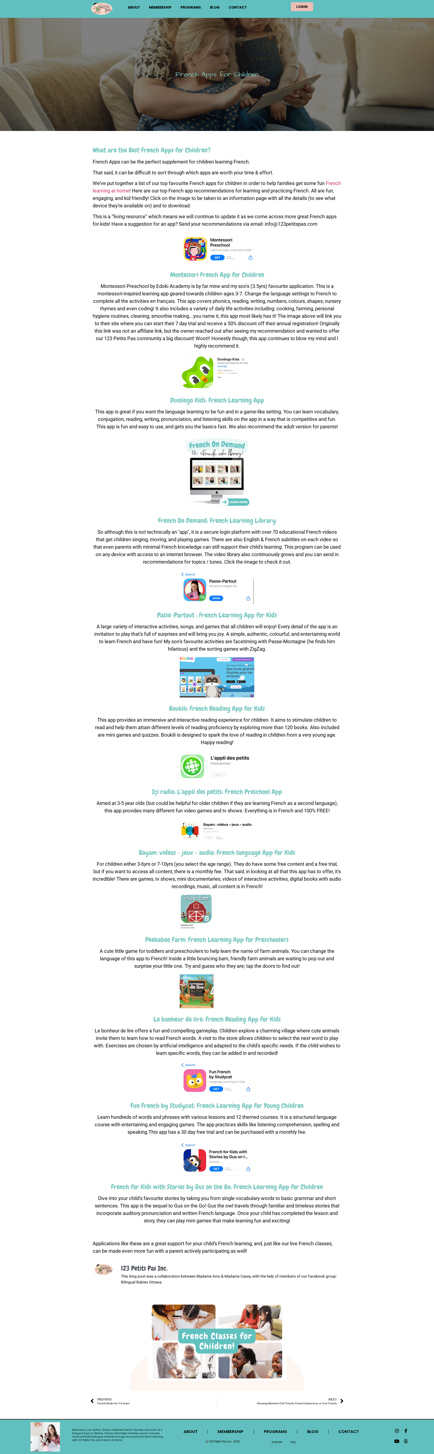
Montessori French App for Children (217, 274)
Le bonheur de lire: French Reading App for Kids (217, 1019)
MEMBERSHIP (160, 7)
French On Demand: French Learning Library (217, 520)
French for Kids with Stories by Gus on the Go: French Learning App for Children (217, 1187)
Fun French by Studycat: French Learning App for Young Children (217, 1105)
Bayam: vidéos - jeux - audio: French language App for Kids (217, 852)
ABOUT (134, 7)
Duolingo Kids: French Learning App (217, 400)
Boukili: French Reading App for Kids (217, 708)
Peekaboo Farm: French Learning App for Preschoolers (217, 939)
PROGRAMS (191, 7)
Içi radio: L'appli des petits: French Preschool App (217, 791)
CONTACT (238, 7)
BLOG (215, 7)
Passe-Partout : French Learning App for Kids (217, 615)
